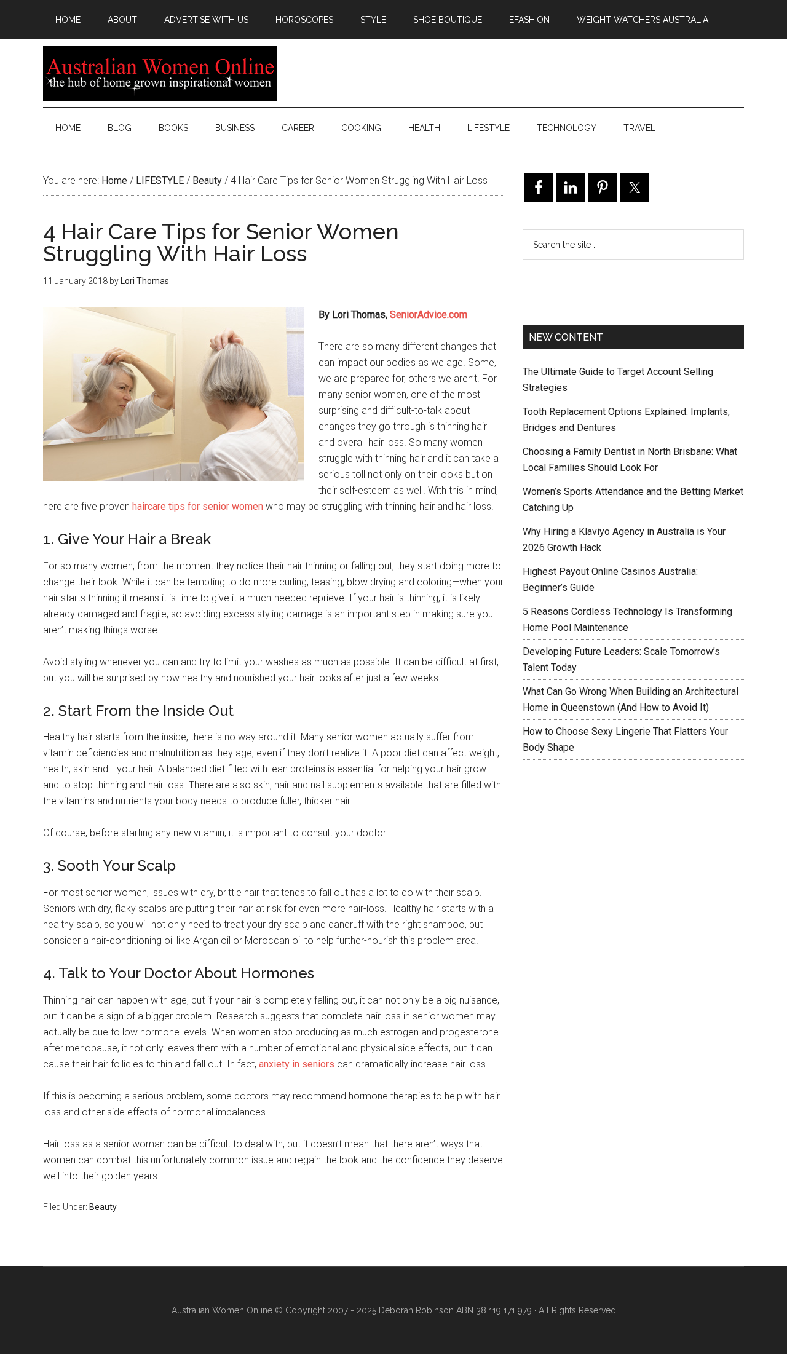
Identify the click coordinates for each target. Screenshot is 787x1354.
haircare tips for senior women (197, 506)
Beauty (103, 1207)
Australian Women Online (160, 73)
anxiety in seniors (296, 1064)
